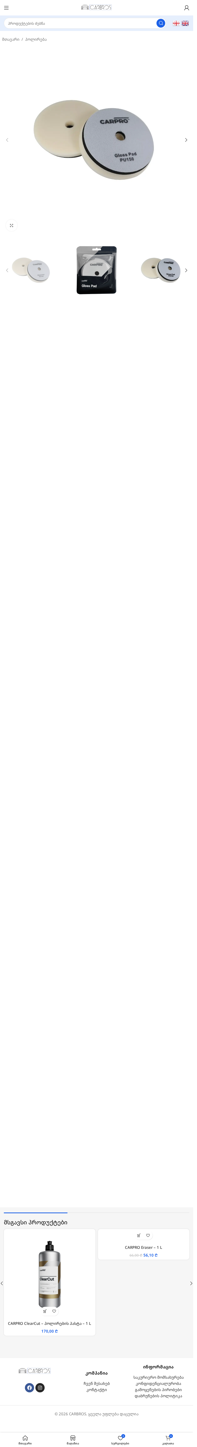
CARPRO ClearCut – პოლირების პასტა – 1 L (49, 1323)
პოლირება (36, 39)
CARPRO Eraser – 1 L (143, 1247)
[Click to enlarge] (11, 225)
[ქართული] (176, 22)
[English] (185, 22)
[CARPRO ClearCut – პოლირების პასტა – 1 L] (49, 1275)
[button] (7, 140)
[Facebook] (29, 1386)
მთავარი (10, 39)
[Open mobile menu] (6, 8)
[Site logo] (96, 7)
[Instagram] (40, 1386)
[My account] (187, 8)
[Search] (160, 23)
